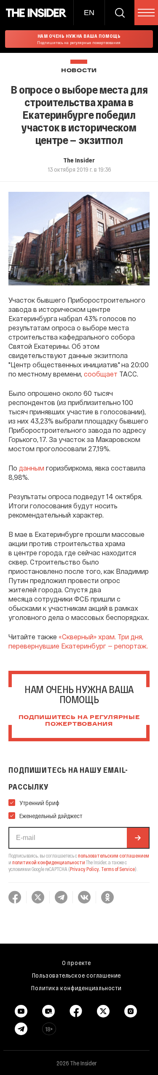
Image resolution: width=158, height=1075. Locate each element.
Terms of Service (118, 869)
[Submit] (138, 838)
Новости (79, 70)
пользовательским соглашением (113, 855)
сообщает (101, 374)
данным (31, 468)
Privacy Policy (84, 869)
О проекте (76, 962)
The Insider (79, 160)
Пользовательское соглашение (76, 975)
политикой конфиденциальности (48, 862)
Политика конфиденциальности (76, 987)
